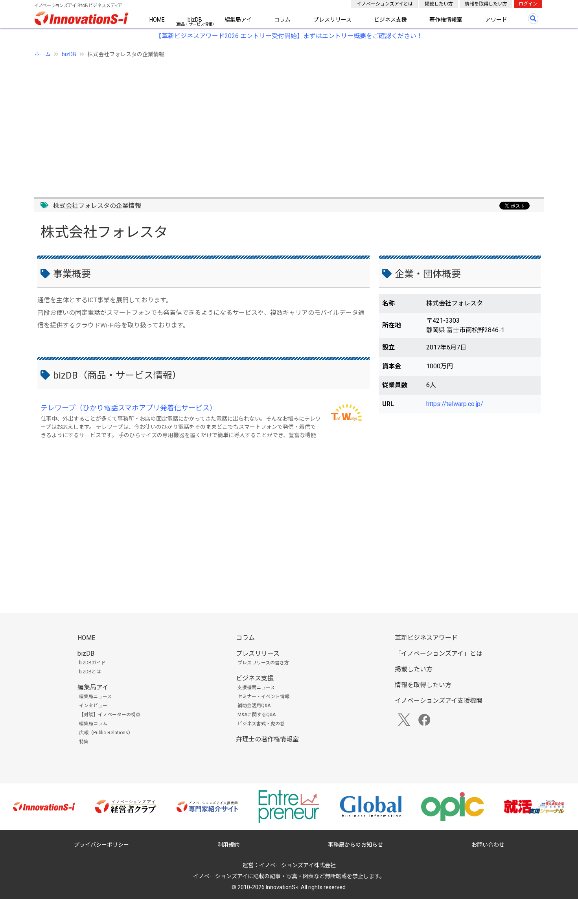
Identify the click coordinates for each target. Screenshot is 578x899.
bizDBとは (90, 672)
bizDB (195, 20)
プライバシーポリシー (101, 845)
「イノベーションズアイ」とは (438, 653)
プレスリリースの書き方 (263, 663)
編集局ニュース (95, 696)
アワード (496, 20)
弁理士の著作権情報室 (267, 739)
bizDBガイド (92, 663)
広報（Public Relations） (106, 732)
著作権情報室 (445, 20)
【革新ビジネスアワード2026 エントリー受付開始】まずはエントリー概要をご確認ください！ (289, 36)
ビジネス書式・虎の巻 (261, 723)
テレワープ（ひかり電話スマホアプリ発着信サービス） (128, 408)
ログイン (528, 4)
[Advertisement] (270, 123)
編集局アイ (238, 20)
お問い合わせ (487, 845)
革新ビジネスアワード (426, 638)
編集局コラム (93, 723)
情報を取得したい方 (486, 4)
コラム (282, 20)
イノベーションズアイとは (385, 4)
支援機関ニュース (256, 687)
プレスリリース (332, 20)
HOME (157, 20)
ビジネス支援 (390, 20)
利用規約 (228, 845)
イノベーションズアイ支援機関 (438, 700)
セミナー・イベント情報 (263, 696)
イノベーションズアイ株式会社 (297, 865)
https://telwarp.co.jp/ (454, 404)
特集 (83, 742)
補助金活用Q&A (254, 705)
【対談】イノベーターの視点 (109, 714)
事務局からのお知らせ (355, 845)
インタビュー (93, 705)
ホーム (42, 54)
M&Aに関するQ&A (256, 714)
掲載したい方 (439, 4)
